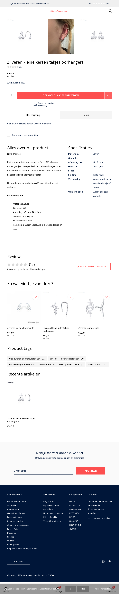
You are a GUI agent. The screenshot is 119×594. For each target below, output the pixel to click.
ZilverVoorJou (97, 364)
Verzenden (12, 505)
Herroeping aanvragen (53, 513)
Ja (70, 589)
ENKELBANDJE (75, 525)
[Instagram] (103, 561)
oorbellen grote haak (22, 364)
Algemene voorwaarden (18, 525)
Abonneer (91, 470)
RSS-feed (51, 575)
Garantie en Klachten (16, 513)
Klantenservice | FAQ (16, 501)
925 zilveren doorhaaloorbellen (27, 358)
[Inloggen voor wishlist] (108, 95)
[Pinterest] (110, 561)
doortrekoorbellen (72, 358)
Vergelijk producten (52, 521)
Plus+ (43, 575)
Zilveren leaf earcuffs (88, 327)
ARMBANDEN (75, 509)
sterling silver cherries (71, 364)
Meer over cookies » (103, 589)
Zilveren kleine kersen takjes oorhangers (21, 420)
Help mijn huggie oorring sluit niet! (22, 548)
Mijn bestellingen (51, 505)
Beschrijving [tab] (33, 115)
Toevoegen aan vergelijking (25, 135)
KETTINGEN (74, 513)
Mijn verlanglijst (50, 517)
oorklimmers (47, 364)
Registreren (48, 501)
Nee (83, 589)
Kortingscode (13, 544)
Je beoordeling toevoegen (91, 266)
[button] (9, 11)
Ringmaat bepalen (15, 521)
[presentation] (9, 308)
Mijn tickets (48, 509)
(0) (20, 67)
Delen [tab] (86, 115)
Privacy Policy (13, 529)
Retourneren (13, 509)
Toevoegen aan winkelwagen (61, 95)
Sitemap (10, 537)
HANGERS (73, 521)
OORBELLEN (74, 505)
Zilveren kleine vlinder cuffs (20, 327)
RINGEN (72, 517)
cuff (53, 358)
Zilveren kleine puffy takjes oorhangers (56, 329)
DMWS (36, 575)
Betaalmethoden (14, 517)
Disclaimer (12, 533)
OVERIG (72, 529)
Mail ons (18, 561)
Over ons (11, 541)
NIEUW (72, 501)
